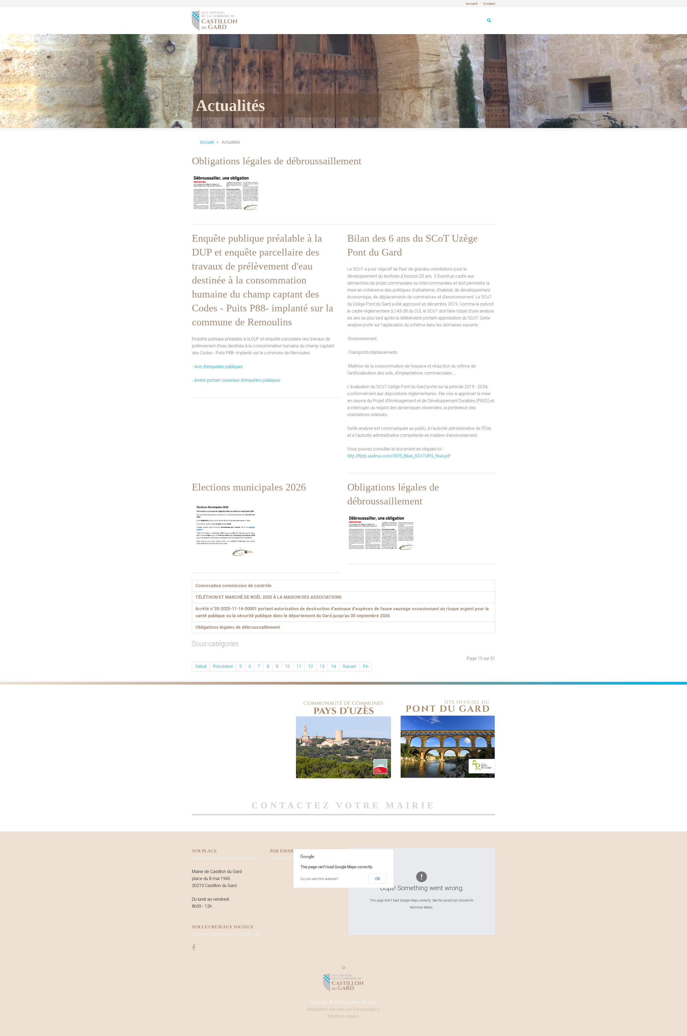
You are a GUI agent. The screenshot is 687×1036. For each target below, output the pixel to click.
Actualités (230, 105)
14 (333, 666)
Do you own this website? (319, 879)
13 (322, 666)
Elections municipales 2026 (249, 487)
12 (310, 666)
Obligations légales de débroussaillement (276, 160)
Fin (365, 666)
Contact (489, 4)
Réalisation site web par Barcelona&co (343, 1009)
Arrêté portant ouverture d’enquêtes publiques (237, 380)
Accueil (471, 4)
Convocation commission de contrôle (233, 585)
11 (299, 666)
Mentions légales (343, 1016)
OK (377, 879)
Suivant (349, 666)
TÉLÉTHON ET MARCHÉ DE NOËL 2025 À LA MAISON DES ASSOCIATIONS (268, 597)
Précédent (223, 666)
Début (200, 666)
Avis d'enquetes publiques (218, 366)
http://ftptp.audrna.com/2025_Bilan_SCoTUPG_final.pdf (398, 456)
